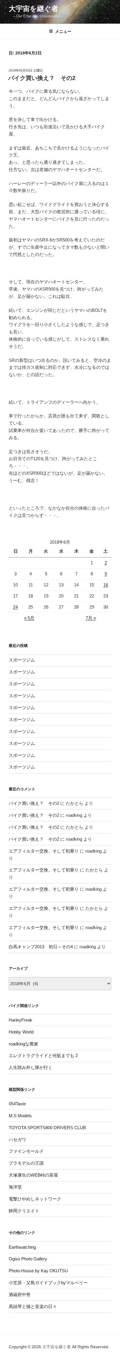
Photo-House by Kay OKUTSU (38, 1270)
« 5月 (29, 617)
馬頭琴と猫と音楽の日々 (33, 1306)
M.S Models (20, 1115)
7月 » (91, 617)
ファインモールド (26, 1151)
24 (15, 606)
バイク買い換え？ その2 (41, 78)
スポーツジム (22, 659)
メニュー (63, 31)
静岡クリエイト (24, 1210)
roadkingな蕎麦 (23, 1043)
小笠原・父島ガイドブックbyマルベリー (48, 1282)
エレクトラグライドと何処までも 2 (43, 1055)
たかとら (74, 803)
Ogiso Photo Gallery (28, 1258)
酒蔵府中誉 (20, 1294)
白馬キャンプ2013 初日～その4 (41, 946)
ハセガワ (17, 1139)
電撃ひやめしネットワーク (35, 1198)
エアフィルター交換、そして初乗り (44, 850)
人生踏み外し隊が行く (30, 1067)
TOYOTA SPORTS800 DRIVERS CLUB (47, 1127)
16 (105, 584)
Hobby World (21, 1031)
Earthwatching (22, 1247)
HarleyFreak (20, 1019)
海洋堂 (15, 1186)
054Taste (17, 1103)
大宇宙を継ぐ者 (33, 9)
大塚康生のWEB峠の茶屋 (33, 1175)
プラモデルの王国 (26, 1163)
